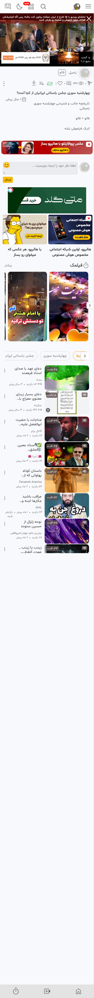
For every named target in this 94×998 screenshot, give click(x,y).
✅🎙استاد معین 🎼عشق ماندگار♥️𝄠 (29, 447)
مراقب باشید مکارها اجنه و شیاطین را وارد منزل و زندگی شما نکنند (28, 498)
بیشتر (8, 265)
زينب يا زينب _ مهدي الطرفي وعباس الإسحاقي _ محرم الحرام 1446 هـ (28, 549)
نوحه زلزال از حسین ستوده (31, 524)
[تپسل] (10, 189)
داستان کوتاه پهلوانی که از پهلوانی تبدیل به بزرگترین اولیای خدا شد (29, 473)
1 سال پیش (13, 99)
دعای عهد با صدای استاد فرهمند (28, 370)
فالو (62, 72)
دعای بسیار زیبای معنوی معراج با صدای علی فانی (29, 396)
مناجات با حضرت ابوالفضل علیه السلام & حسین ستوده (29, 422)
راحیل (73, 72)
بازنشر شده (9, 514)
